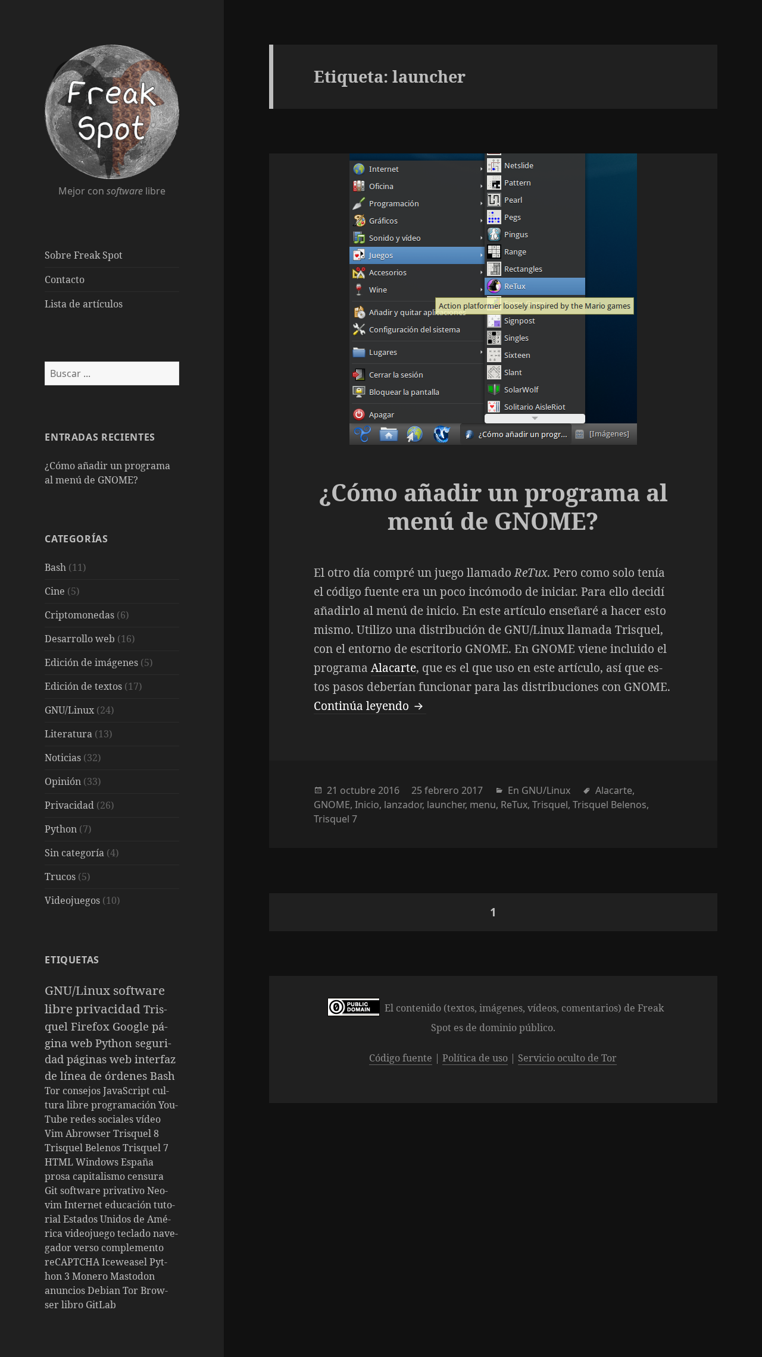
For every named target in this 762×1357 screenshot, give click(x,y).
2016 (388, 790)
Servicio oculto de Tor (567, 1057)
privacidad (109, 1008)
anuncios (66, 1290)
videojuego (91, 1233)
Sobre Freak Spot (84, 255)
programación (124, 1104)
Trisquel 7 (145, 1147)
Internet (84, 1204)
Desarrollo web (80, 638)
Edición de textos (83, 686)
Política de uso (475, 1057)
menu (483, 804)
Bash (55, 567)
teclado (135, 1233)
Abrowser (89, 1133)
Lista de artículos (84, 303)
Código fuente (400, 1057)
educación (129, 1204)
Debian (105, 1290)
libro (73, 1304)
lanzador (403, 804)
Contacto (65, 279)
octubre (358, 790)
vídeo (148, 1119)
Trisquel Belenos (84, 1147)
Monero (91, 1276)
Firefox (92, 1026)
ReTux (514, 804)
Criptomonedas (79, 614)
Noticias (63, 757)
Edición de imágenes (91, 662)
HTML (60, 1161)
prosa (59, 1176)
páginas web (101, 1058)
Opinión (63, 781)
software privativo (103, 1190)
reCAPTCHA (73, 1261)
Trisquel (550, 804)
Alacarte (393, 668)
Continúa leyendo (370, 706)
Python (61, 828)
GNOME (332, 804)
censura (145, 1176)
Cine (55, 591)
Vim (55, 1133)
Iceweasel (125, 1261)
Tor (54, 1090)
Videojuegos (72, 900)
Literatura (68, 733)
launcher (446, 804)
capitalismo (100, 1176)
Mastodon (132, 1276)
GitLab (101, 1304)
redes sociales (103, 1119)
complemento (132, 1247)
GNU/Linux (69, 710)
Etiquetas (72, 959)
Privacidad (69, 805)
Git (52, 1190)
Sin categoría (74, 852)
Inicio (367, 804)
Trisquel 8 (136, 1133)
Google (132, 1026)
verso (87, 1247)
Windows (98, 1161)
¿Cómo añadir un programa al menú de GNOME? (493, 506)
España (137, 1161)
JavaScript (127, 1090)
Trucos (60, 876)
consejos (83, 1090)
